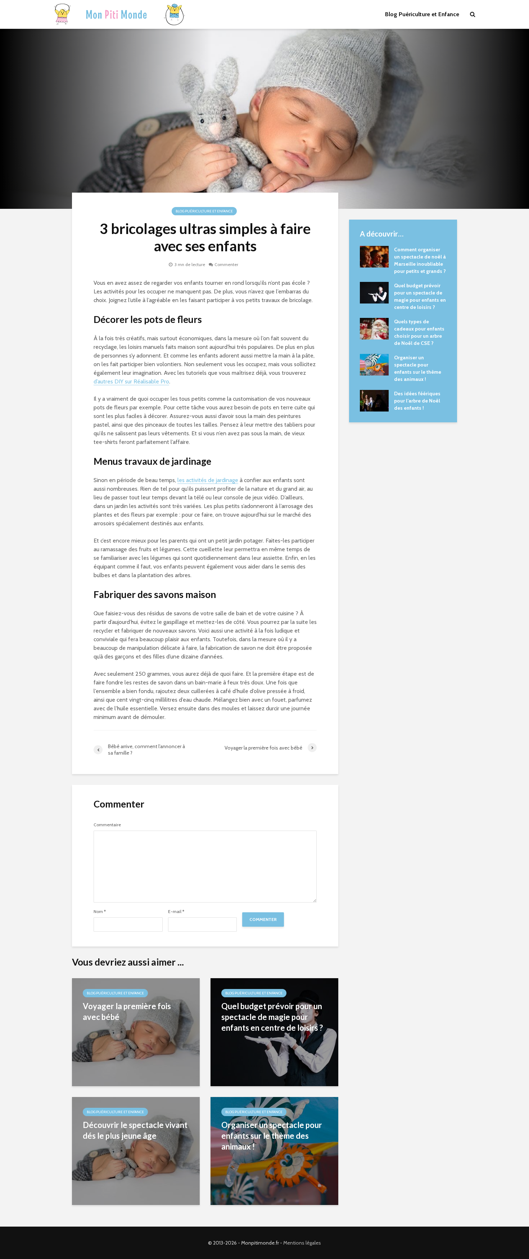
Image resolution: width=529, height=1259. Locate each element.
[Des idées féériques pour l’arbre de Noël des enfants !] (374, 400)
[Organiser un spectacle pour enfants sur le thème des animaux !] (374, 364)
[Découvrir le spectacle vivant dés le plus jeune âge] (136, 1150)
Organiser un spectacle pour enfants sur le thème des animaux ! (271, 1135)
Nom (100, 911)
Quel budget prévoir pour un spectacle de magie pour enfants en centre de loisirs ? (272, 1017)
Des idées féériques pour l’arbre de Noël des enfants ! (417, 400)
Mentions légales (302, 1243)
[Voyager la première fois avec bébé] (136, 1031)
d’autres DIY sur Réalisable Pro (131, 381)
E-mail (176, 911)
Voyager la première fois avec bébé (127, 1011)
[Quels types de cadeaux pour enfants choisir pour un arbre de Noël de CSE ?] (374, 328)
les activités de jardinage (207, 480)
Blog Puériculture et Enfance (422, 14)
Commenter (226, 264)
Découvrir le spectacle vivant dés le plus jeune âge (135, 1130)
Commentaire (107, 825)
